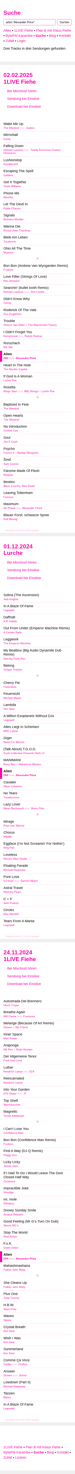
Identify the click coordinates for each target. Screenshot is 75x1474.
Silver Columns (12, 786)
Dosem (7, 1027)
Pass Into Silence (13, 825)
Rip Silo (8, 347)
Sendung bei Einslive (22, 99)
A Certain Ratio (12, 632)
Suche (12, 13)
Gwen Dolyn (10, 1247)
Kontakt (65, 36)
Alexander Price (26, 358)
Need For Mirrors (13, 742)
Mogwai (8, 474)
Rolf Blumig (10, 519)
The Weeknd (11, 128)
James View (10, 1166)
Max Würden (11, 914)
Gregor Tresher (12, 669)
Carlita (7, 1364)
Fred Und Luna (12, 1060)
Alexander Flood (32, 508)
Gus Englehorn (12, 314)
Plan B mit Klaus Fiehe (53, 30)
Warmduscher (11, 1104)
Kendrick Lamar (13, 1071)
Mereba (8, 197)
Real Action (10, 1236)
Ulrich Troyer (11, 1005)
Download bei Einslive (23, 106)
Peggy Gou (10, 1155)
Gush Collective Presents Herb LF (24, 753)
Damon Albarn (29, 880)
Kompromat (10, 336)
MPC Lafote (10, 731)
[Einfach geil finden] (14, 114)
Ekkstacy (8, 1203)
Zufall (10, 41)
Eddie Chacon (12, 208)
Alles (7, 30)
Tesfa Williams (12, 186)
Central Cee (10, 430)
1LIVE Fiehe (23, 30)
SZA (31, 1071)
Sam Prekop (10, 903)
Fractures (29, 1016)
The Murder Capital (15, 369)
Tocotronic (9, 241)
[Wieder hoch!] (4, 1438)
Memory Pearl (12, 892)
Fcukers (8, 269)
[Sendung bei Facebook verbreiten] (37, 114)
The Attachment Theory (42, 325)
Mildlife (7, 836)
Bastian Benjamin (27, 452)
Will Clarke (9, 1016)
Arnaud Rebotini (13, 1214)
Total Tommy (11, 1298)
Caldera (8, 175)
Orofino (22, 1364)
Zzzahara (9, 1181)
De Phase (9, 508)
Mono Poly (37, 808)
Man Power (10, 1038)
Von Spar (9, 708)
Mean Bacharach (13, 808)
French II (8, 452)
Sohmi (23, 1375)
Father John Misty (14, 1269)
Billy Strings (31, 391)
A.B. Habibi (10, 621)
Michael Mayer (12, 698)
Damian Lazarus (13, 150)
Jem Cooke (37, 291)
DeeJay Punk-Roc (14, 658)
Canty (7, 139)
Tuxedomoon (11, 797)
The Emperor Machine (17, 643)
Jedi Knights (10, 599)
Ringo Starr (10, 391)
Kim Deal (8, 1331)
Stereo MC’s (10, 1225)
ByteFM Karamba (19, 36)
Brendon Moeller (13, 219)
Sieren (7, 1320)
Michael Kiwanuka (14, 869)
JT (25, 1093)
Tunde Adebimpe (13, 1115)
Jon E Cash (10, 441)
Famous (8, 497)
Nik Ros (8, 1049)
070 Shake (10, 1093)
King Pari (8, 847)
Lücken (20, 1457)
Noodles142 (10, 164)
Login (21, 41)
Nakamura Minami (30, 764)
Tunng (7, 303)
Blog (52, 36)
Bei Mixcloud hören (21, 91)
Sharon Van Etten (14, 325)
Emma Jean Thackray (16, 230)
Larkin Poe (10, 380)
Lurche (13, 553)
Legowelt (8, 610)
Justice (30, 128)
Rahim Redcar (33, 336)
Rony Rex (9, 764)
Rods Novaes (24, 1049)
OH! (5, 358)
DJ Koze (8, 880)
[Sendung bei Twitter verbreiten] (60, 114)
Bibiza (7, 1397)
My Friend (21, 1027)
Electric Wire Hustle (15, 858)
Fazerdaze (10, 686)
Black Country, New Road (18, 486)
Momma (8, 252)
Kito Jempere (11, 280)
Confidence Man (13, 1132)
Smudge (8, 1192)
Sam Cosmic (11, 464)
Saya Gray (9, 1309)
